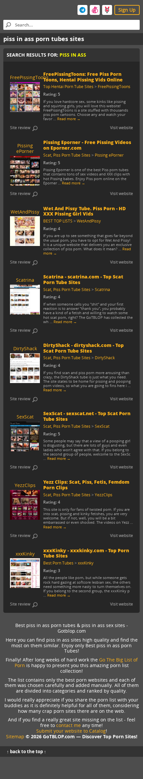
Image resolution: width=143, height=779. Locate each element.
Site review (20, 127)
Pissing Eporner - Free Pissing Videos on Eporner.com (87, 145)
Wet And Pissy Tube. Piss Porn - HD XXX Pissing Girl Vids (84, 211)
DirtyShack (105, 357)
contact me (68, 725)
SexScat (102, 426)
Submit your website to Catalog (71, 731)
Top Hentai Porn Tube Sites (68, 86)
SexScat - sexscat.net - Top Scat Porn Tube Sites (86, 416)
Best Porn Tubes (58, 562)
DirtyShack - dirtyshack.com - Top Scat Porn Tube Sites (83, 348)
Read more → (68, 118)
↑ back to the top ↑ (26, 752)
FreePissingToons (114, 86)
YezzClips (103, 494)
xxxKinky (85, 562)
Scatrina (102, 289)
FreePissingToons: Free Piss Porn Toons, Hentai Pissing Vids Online (83, 77)
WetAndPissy (89, 220)
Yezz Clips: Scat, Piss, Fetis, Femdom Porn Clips (86, 485)
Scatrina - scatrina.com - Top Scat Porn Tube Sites (83, 279)
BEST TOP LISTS (57, 220)
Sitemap (15, 736)
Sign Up (127, 10)
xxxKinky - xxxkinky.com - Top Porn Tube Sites (86, 553)
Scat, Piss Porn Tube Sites (66, 155)
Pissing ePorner (109, 155)
